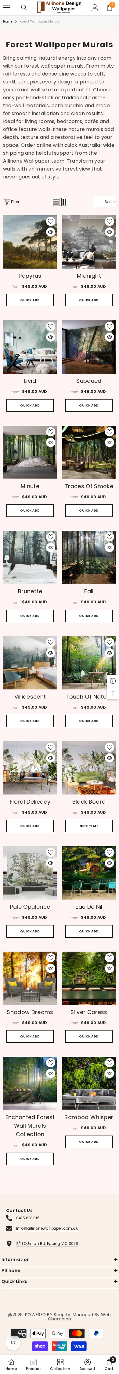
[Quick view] (50, 232)
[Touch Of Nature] (89, 662)
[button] (56, 202)
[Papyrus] (30, 242)
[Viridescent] (30, 662)
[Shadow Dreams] (30, 978)
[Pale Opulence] (30, 873)
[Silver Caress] (89, 978)
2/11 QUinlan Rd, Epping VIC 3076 (47, 1243)
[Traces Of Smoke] (89, 452)
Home (8, 21)
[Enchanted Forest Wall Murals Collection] (30, 1083)
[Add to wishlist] (50, 221)
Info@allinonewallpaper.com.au (47, 1228)
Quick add (30, 300)
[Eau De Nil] (89, 873)
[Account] (95, 7)
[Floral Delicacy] (30, 767)
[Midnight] (89, 242)
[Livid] (30, 347)
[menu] (6, 7)
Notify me (89, 826)
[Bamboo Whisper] (89, 1083)
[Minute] (30, 452)
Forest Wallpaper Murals (40, 21)
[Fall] (89, 557)
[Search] (24, 7)
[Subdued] (89, 347)
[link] (87, 1364)
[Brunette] (30, 557)
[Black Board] (89, 767)
